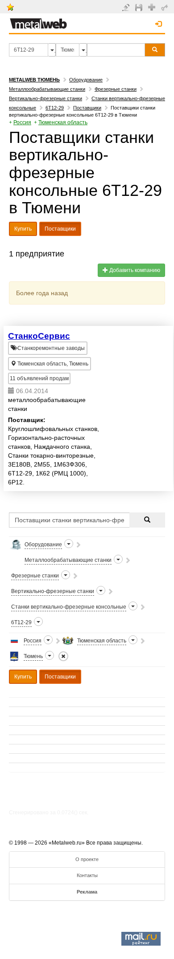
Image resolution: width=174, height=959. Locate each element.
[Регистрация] (152, 6)
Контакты (87, 875)
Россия (22, 122)
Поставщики (87, 107)
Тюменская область (62, 122)
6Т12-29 (55, 107)
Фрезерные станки (116, 89)
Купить (23, 229)
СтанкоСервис (39, 336)
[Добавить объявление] (127, 7)
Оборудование (86, 79)
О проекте (87, 859)
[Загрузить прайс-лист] (140, 7)
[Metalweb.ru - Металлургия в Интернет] (38, 20)
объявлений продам (39, 378)
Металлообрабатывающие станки (47, 89)
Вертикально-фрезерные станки (45, 98)
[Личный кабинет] (165, 7)
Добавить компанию (134, 270)
